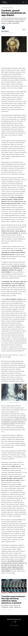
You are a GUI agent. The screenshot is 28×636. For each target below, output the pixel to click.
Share (24, 29)
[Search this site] (23, 2)
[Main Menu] (26, 2)
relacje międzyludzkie (6, 7)
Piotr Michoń (5, 31)
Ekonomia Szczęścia (12, 619)
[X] (12, 621)
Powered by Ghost (14, 625)
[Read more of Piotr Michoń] (3, 28)
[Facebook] (15, 621)
